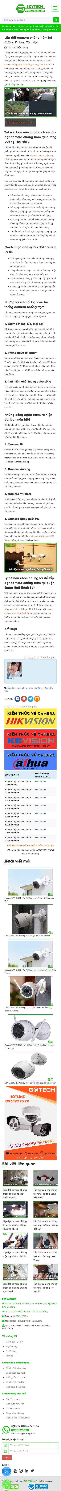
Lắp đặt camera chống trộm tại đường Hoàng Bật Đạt (45, 1224)
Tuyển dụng (11, 1346)
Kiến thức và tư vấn (15, 1404)
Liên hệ (9, 1356)
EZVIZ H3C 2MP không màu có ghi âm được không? (27, 936)
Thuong (24, 47)
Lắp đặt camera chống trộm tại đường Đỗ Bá (15, 1254)
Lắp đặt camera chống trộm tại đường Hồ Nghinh (45, 1286)
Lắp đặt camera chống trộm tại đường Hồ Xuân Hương (15, 1192)
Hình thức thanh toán (15, 1387)
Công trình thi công (15, 1413)
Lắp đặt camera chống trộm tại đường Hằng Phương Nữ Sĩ (15, 1224)
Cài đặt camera (13, 1408)
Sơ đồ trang (11, 1351)
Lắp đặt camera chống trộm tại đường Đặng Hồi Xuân (45, 1192)
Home (5, 26)
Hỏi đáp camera (13, 1399)
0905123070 (22, 1316)
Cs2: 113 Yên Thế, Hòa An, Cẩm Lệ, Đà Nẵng (26, 1311)
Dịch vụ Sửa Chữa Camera (18, 1418)
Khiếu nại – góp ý (14, 1342)
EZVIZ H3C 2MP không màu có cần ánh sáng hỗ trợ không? (30, 1083)
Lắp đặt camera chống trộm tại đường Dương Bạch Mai (15, 1286)
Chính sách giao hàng (16, 1368)
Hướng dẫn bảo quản (15, 1377)
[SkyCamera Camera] (30, 8)
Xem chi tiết (40, 781)
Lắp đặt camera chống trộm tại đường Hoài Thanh (45, 1255)
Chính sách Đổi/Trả (15, 1382)
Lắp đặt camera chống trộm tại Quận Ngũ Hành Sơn (34, 26)
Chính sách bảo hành (15, 1373)
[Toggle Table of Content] (30, 122)
